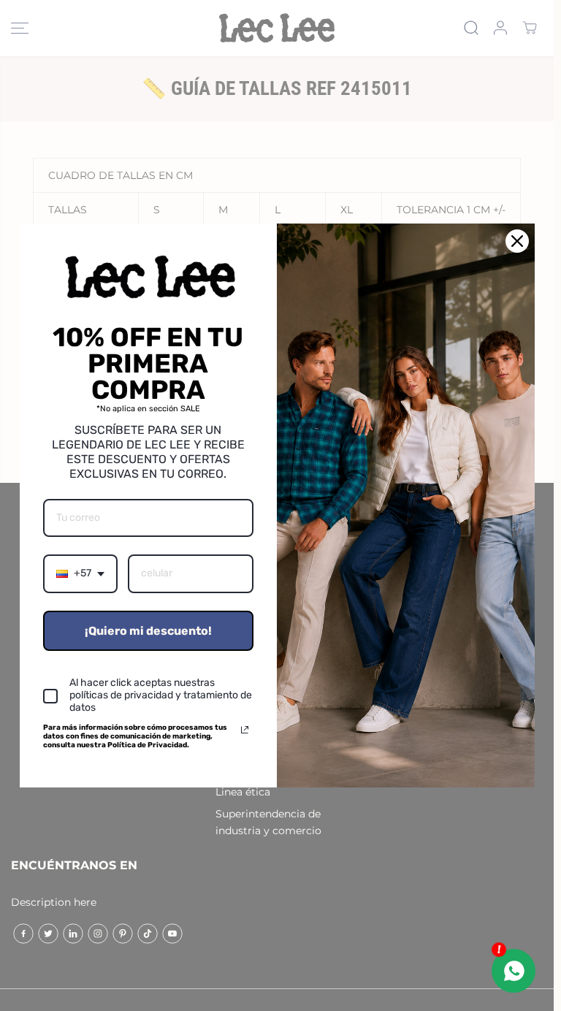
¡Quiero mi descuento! (148, 631)
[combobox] (80, 573)
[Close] (517, 241)
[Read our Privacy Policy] (244, 730)
